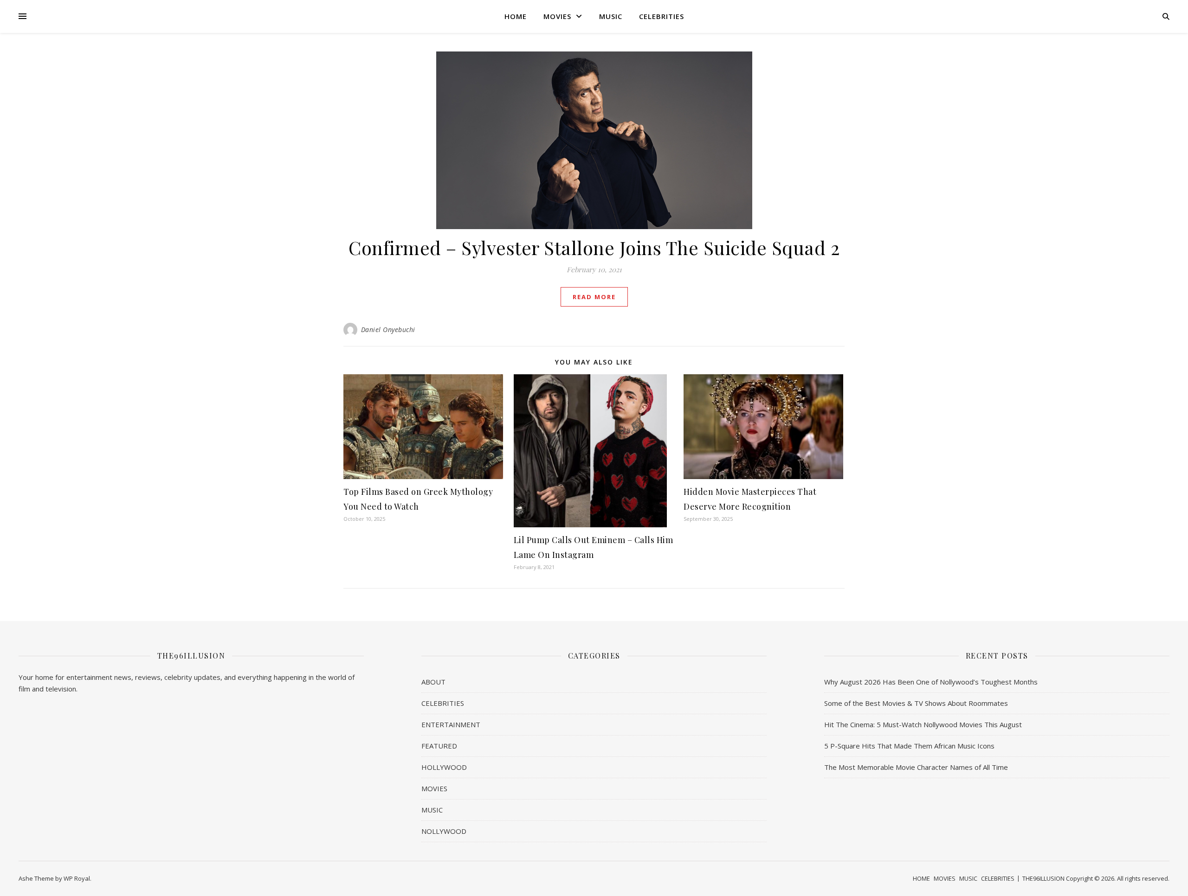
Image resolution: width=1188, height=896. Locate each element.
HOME (515, 16)
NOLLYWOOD (443, 831)
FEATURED (439, 745)
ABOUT (433, 681)
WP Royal (77, 878)
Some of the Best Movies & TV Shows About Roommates (916, 703)
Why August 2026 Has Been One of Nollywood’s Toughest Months (931, 681)
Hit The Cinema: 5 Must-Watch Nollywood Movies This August (923, 724)
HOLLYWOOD (444, 767)
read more (594, 297)
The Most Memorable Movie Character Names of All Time (916, 767)
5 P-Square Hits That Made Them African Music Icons (909, 745)
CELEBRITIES (661, 16)
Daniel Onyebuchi (388, 329)
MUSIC (610, 16)
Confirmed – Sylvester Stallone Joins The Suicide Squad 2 (594, 247)
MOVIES (557, 16)
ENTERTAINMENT (450, 724)
